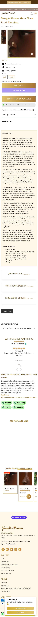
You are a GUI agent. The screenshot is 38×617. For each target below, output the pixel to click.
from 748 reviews (18, 344)
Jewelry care (15, 273)
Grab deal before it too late (19, 2)
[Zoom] (32, 54)
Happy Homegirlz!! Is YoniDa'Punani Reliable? (16, 588)
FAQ (2, 559)
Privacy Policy (5, 567)
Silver (11, 77)
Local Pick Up (5, 591)
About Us (4, 582)
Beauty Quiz (5, 585)
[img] (19, 341)
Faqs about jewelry (15, 285)
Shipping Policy (6, 573)
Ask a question (8, 115)
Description (7, 133)
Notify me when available (18, 99)
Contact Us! (5, 562)
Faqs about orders (15, 297)
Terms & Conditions (7, 570)
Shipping (4, 81)
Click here (26, 274)
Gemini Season (24, 468)
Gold (4, 77)
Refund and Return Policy (9, 564)
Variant (4, 74)
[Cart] (32, 13)
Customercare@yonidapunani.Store (16, 541)
